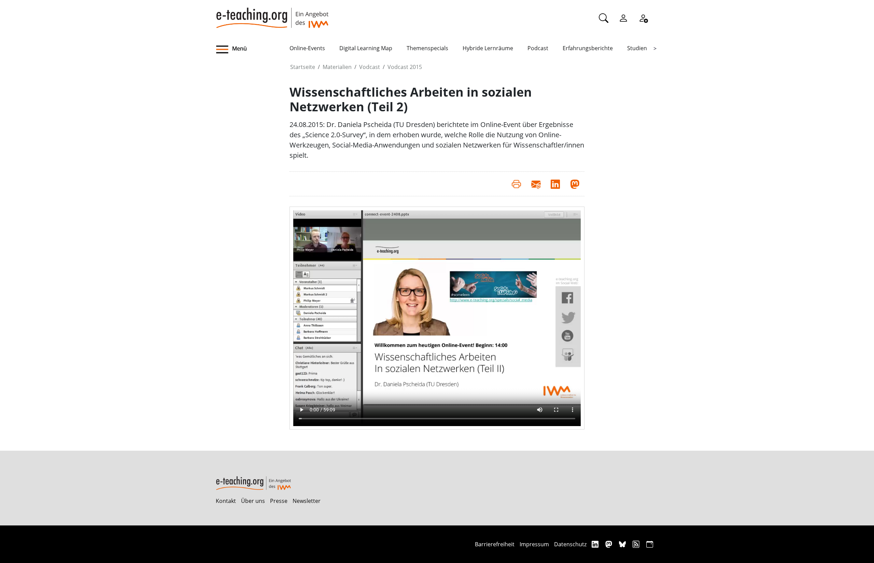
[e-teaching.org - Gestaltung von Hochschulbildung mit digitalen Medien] (272, 14)
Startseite (302, 67)
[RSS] (637, 544)
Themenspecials (427, 48)
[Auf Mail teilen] (536, 183)
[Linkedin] (596, 544)
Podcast (537, 48)
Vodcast (369, 67)
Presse (278, 501)
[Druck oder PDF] (516, 183)
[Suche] (603, 18)
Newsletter (307, 501)
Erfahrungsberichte (588, 48)
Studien (637, 48)
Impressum (534, 544)
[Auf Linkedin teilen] (555, 183)
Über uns (253, 501)
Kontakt (226, 501)
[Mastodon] (609, 544)
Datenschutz (570, 544)
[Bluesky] (623, 544)
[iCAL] (649, 544)
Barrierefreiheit (494, 544)
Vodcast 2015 (404, 67)
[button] (253, 49)
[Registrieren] (643, 18)
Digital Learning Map (365, 48)
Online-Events (307, 48)
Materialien (337, 67)
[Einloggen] (623, 18)
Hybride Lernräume (488, 48)
